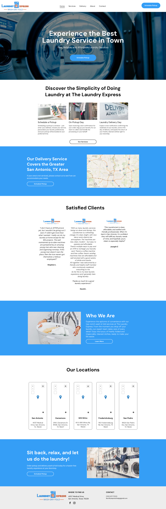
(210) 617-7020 (111, 496)
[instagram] (74, 503)
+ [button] (33, 386)
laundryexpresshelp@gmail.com (116, 498)
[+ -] (37, 399)
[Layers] (43, 386)
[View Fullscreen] (33, 392)
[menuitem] (62, 6)
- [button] (33, 388)
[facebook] (70, 503)
